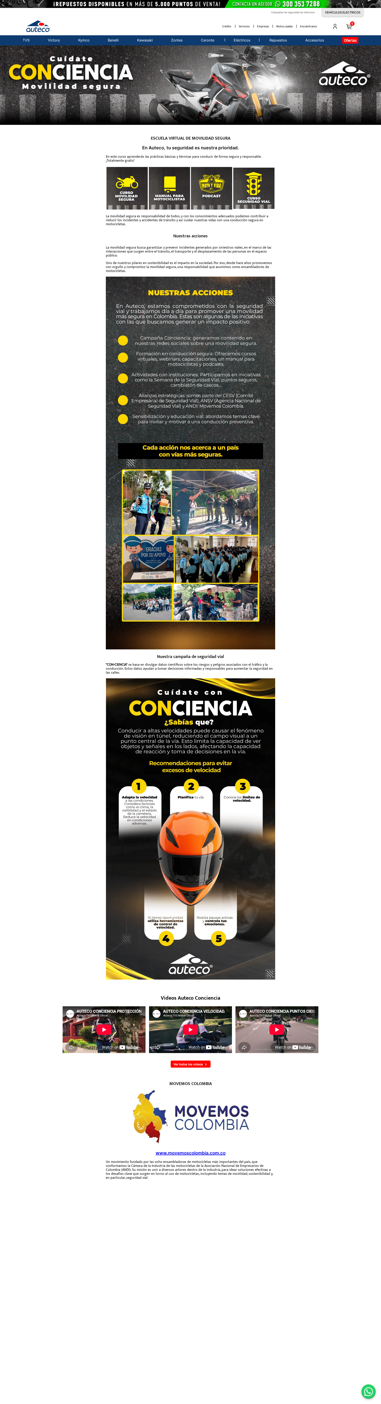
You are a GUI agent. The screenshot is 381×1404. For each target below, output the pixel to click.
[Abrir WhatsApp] (368, 1391)
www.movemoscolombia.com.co (191, 1153)
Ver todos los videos (188, 1064)
